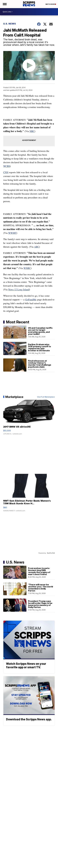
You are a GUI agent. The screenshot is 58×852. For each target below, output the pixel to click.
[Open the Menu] (4, 4)
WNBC (27, 268)
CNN (5, 172)
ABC (36, 246)
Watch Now (50, 4)
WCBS (6, 166)
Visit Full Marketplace (46, 397)
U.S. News (9, 23)
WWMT (12, 232)
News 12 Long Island (18, 289)
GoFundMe (30, 299)
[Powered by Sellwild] (51, 553)
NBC (32, 131)
